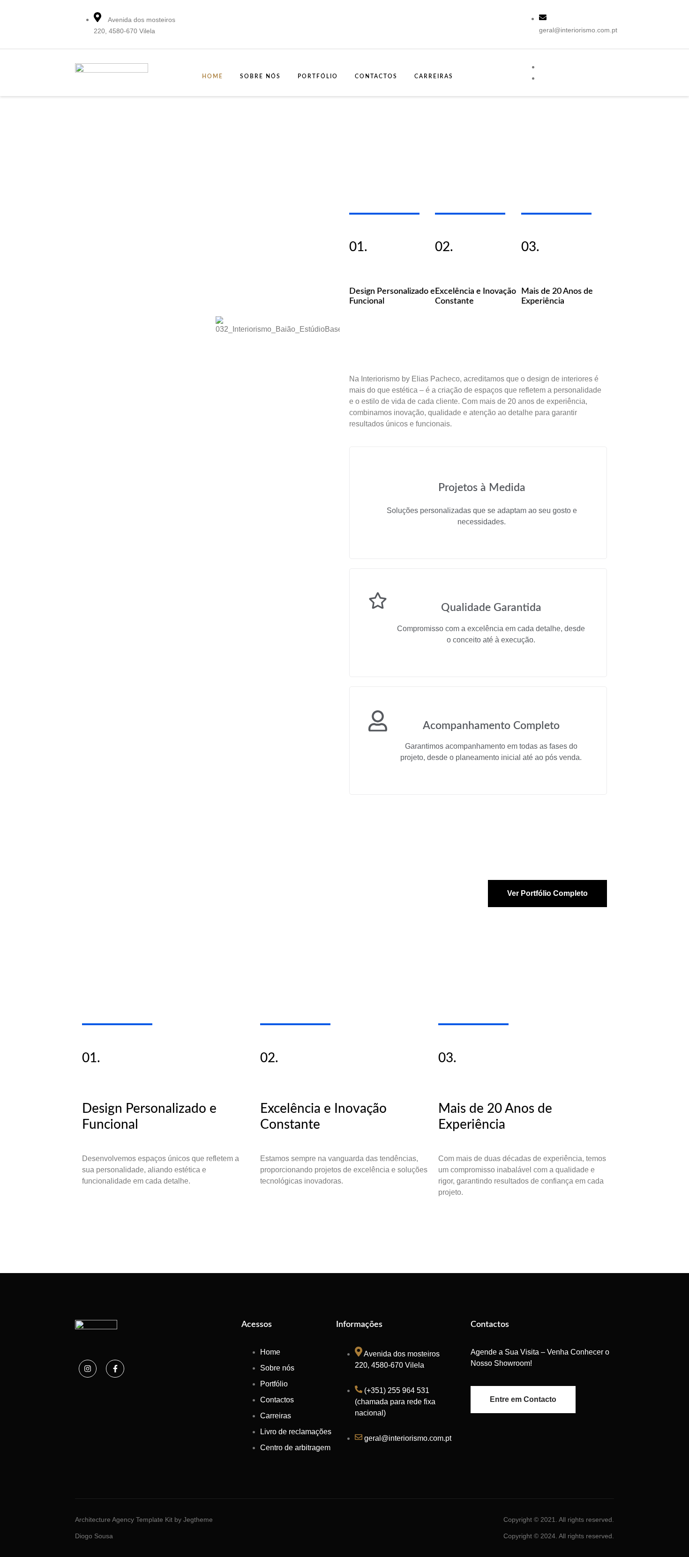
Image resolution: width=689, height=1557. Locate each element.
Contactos (376, 76)
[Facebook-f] (115, 1369)
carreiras (433, 76)
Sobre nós (260, 76)
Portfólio (318, 76)
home (212, 76)
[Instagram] (88, 1369)
